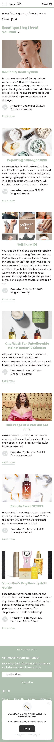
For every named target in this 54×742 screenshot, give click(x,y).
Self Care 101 (27, 244)
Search (6, 699)
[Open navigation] (4, 4)
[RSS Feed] (18, 32)
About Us (19, 699)
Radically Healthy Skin (20, 72)
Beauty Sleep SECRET (27, 506)
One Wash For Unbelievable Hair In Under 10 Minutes (27, 345)
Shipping (32, 699)
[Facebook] (4, 690)
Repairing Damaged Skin (27, 160)
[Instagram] (8, 690)
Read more (8, 116)
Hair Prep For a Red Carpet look (27, 427)
